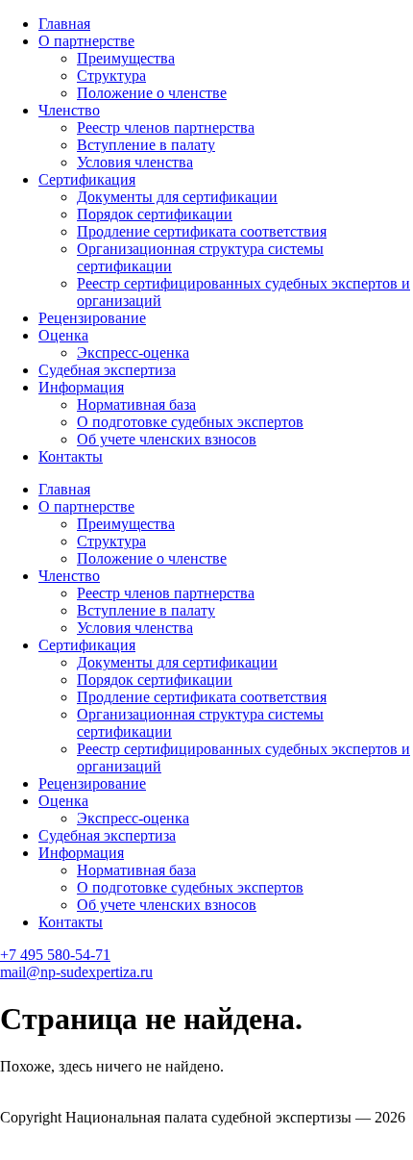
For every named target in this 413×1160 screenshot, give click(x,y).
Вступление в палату (146, 145)
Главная (64, 23)
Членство (69, 110)
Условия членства (135, 162)
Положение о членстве (152, 93)
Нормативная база (136, 404)
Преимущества (126, 58)
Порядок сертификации (154, 214)
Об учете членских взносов (166, 439)
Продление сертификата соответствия (202, 231)
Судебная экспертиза (107, 370)
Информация (81, 387)
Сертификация (86, 179)
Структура (111, 75)
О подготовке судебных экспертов (190, 422)
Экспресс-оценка (133, 352)
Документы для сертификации (177, 197)
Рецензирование (92, 318)
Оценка (63, 335)
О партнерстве (86, 41)
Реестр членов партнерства (166, 127)
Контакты (70, 456)
